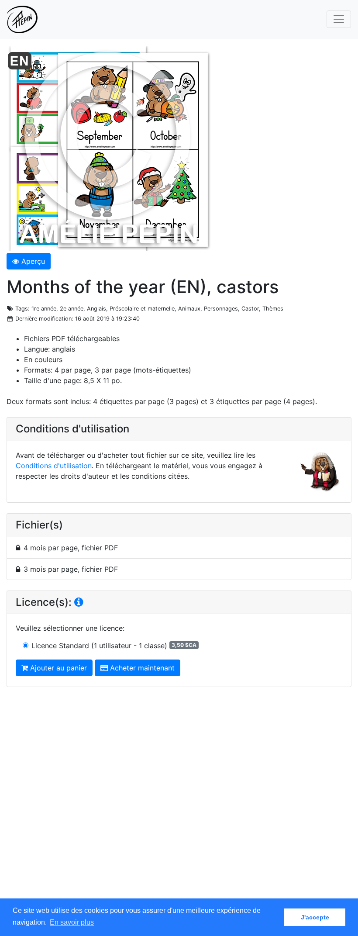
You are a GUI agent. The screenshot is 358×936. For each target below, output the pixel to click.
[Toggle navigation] (339, 19)
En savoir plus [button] (72, 922)
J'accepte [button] (315, 917)
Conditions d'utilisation (54, 465)
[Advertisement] (179, 801)
